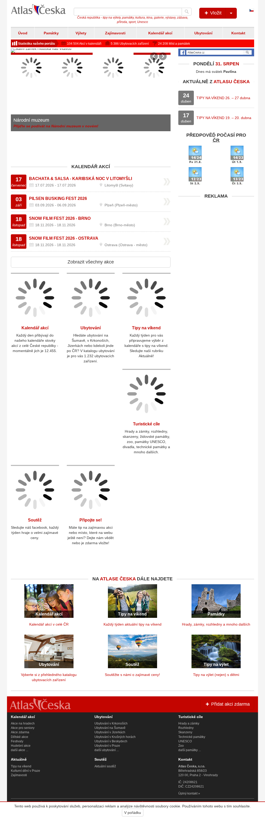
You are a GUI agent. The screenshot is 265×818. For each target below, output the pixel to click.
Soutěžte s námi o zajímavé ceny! (132, 675)
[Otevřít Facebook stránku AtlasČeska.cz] (216, 52)
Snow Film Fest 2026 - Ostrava (63, 238)
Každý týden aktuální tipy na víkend (132, 624)
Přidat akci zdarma (230, 704)
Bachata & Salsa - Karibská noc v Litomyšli (80, 178)
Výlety (81, 33)
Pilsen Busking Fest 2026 (58, 198)
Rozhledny (186, 728)
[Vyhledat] (187, 11)
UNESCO (185, 741)
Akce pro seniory (22, 728)
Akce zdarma (20, 732)
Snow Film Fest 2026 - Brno (60, 218)
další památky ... (189, 750)
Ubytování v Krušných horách (115, 737)
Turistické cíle (146, 424)
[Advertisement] (216, 233)
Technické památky (191, 737)
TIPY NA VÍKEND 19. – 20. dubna (223, 118)
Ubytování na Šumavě (110, 728)
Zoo (181, 745)
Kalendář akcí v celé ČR (49, 624)
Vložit (215, 12)
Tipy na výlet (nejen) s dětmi (216, 675)
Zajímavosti (115, 33)
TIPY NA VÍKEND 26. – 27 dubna (223, 98)
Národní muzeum (31, 120)
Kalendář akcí (160, 33)
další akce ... (19, 750)
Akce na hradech (23, 723)
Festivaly (17, 741)
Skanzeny (185, 732)
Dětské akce (19, 737)
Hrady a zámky (188, 723)
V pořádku (132, 813)
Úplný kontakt (187, 793)
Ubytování (203, 33)
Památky (51, 33)
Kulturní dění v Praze (25, 771)
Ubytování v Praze (107, 745)
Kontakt (238, 33)
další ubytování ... (106, 750)
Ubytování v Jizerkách (109, 732)
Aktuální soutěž (105, 766)
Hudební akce (21, 745)
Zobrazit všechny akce (91, 261)
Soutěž (35, 520)
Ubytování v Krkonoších (111, 723)
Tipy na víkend (146, 328)
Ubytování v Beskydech (110, 741)
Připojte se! (90, 520)
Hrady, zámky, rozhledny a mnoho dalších (216, 624)
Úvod (22, 33)
